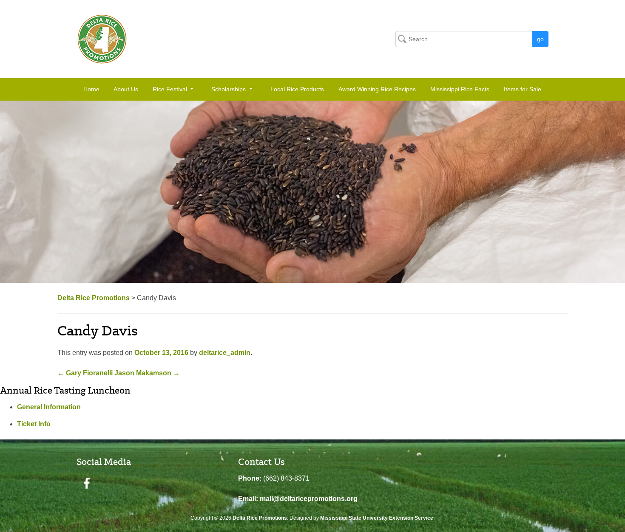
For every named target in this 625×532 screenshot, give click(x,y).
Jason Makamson (147, 373)
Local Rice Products (297, 89)
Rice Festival (171, 89)
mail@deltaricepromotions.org (309, 498)
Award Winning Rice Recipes (377, 89)
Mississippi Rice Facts (459, 89)
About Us (126, 89)
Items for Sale (522, 89)
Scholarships (229, 89)
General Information (49, 407)
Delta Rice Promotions (260, 518)
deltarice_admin (224, 352)
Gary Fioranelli (85, 373)
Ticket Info (34, 424)
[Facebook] (87, 483)
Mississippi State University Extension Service (376, 518)
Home (91, 89)
